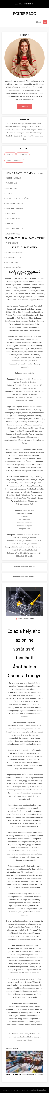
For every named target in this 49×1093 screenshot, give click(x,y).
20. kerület (28, 397)
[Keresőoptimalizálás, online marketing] (24, 14)
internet (10, 154)
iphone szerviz (12, 243)
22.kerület (20, 400)
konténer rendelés (14, 203)
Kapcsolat (24, 106)
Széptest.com (11, 188)
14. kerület (27, 391)
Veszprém (39, 136)
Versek (9, 193)
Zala (24, 139)
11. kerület (23, 388)
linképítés (24, 516)
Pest (33, 133)
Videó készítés (37, 173)
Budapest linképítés (24, 525)
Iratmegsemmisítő (13, 267)
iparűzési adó (11, 183)
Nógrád (28, 133)
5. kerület (23, 382)
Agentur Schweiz (13, 234)
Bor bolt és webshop (14, 208)
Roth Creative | (31, 1090)
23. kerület (29, 400)
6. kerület (32, 382)
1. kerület (19, 379)
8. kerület (27, 385)
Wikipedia (9, 224)
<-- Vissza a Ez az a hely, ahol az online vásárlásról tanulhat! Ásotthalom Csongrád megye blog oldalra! (24, 1037)
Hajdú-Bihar (16, 130)
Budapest (17, 127)
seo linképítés (24, 519)
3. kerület (35, 379)
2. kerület (27, 379)
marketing (23, 154)
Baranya (21, 124)
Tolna (29, 136)
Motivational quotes (14, 257)
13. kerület (17, 391)
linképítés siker (24, 529)
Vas (33, 136)
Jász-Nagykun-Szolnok (35, 130)
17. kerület (23, 394)
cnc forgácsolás (13, 178)
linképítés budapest (24, 522)
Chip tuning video (13, 219)
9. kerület (35, 385)
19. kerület (19, 397)
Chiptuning (10, 214)
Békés (27, 124)
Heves (23, 130)
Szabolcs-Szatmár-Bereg (16, 136)
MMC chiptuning (12, 262)
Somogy (38, 133)
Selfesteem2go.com (14, 252)
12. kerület (32, 388)
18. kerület (32, 394)
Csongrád (25, 127)
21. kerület (38, 397)
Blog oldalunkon (32, 93)
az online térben (25, 87)
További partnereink (14, 229)
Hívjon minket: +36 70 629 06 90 (23, 4)
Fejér (31, 127)
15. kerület (36, 391)
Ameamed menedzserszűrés (17, 198)
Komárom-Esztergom (16, 133)
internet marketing (14, 161)
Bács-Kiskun (12, 124)
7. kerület (18, 385)
